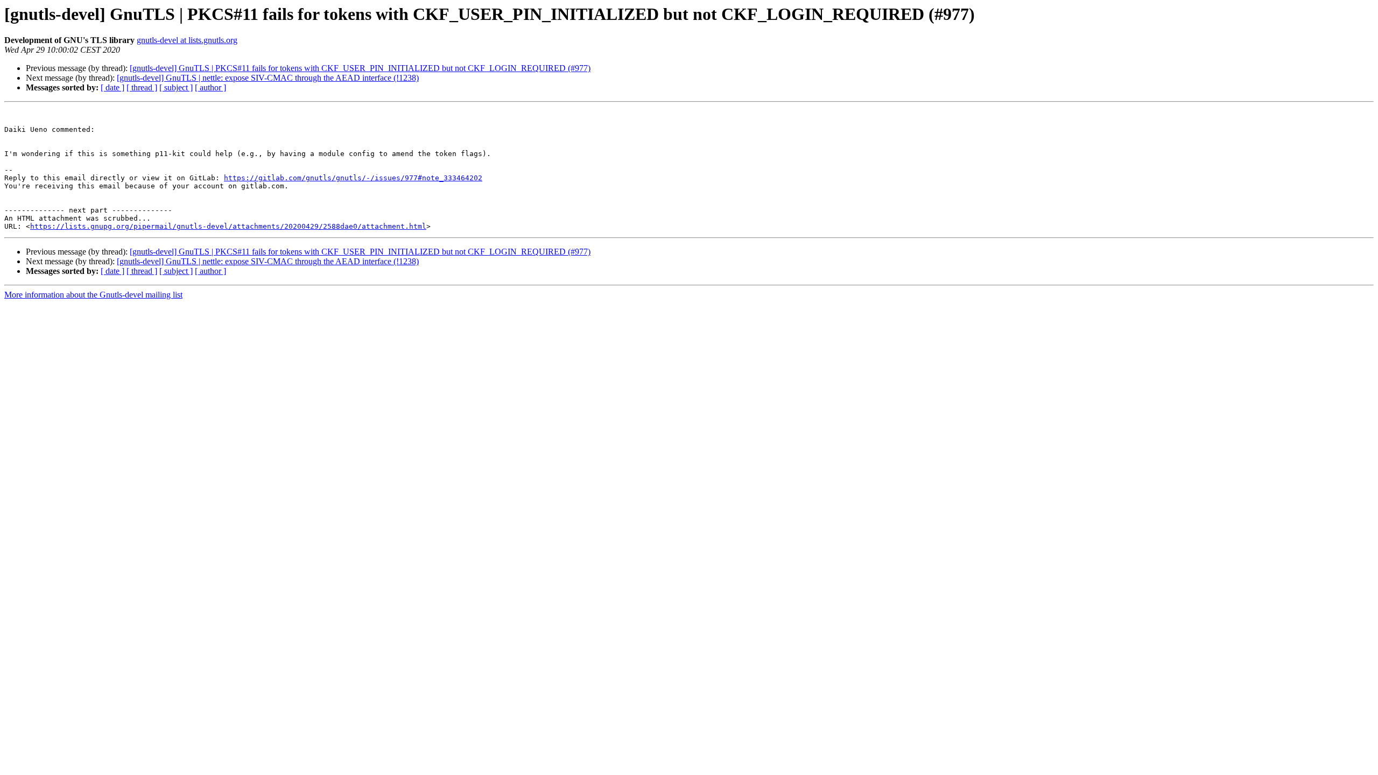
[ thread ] (141, 87)
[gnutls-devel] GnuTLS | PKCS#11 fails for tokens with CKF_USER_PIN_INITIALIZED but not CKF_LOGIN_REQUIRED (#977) (360, 68)
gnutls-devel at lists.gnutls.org (187, 40)
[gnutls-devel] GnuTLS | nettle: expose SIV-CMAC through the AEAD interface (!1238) (268, 77)
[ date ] (112, 87)
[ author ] (210, 87)
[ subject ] (176, 87)
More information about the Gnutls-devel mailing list (93, 294)
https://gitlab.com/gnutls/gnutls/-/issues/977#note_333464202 (353, 178)
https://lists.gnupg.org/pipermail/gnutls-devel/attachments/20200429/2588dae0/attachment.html (228, 226)
